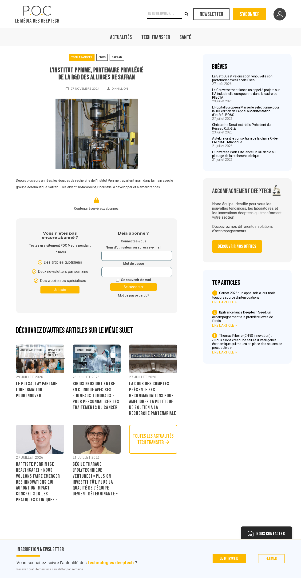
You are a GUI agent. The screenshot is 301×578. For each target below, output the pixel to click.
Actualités (121, 37)
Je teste (60, 290)
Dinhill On (120, 88)
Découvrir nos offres (237, 246)
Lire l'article (223, 302)
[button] (187, 14)
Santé (185, 37)
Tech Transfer (155, 37)
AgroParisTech (31, 350)
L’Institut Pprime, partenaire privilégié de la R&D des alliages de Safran (97, 73)
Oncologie (84, 350)
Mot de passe (133, 263)
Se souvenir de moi (136, 280)
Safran (117, 57)
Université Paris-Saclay (55, 353)
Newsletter (211, 14)
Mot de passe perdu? (133, 295)
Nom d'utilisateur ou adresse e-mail (133, 247)
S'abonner (250, 14)
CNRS (102, 57)
